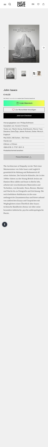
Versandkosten (13, 98)
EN (33, 4)
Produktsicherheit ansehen (13, 150)
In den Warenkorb (25, 103)
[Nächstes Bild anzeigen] (43, 48)
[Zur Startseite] (21, 4)
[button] (4, 224)
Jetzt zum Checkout (24, 116)
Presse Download (22, 157)
